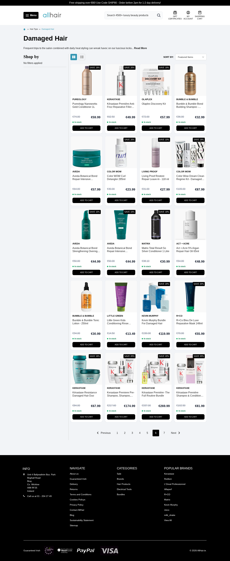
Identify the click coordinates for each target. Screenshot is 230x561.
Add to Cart (86, 128)
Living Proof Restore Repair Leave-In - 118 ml (155, 177)
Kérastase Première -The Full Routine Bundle (156, 394)
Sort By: (168, 57)
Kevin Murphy (171, 505)
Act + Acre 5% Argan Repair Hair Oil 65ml (187, 250)
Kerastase (169, 473)
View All (168, 520)
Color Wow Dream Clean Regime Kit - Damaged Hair (190, 178)
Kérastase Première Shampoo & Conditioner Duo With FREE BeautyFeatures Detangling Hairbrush (189, 394)
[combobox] (129, 15)
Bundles (121, 494)
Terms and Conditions (80, 494)
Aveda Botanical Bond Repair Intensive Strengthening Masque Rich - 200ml (85, 178)
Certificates (175, 17)
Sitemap (74, 525)
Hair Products (123, 484)
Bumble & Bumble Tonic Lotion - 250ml (85, 322)
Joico (166, 510)
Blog (72, 515)
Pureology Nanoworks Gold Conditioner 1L (84, 105)
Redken (168, 479)
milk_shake (169, 515)
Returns (74, 489)
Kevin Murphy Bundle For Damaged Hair (154, 322)
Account (188, 17)
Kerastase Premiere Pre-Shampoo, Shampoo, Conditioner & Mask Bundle (120, 394)
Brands (120, 479)
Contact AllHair (77, 510)
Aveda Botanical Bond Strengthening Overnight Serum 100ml (86, 250)
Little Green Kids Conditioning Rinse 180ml (117, 322)
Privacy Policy (76, 505)
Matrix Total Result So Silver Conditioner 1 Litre (155, 250)
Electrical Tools (124, 489)
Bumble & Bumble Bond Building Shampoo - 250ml (189, 105)
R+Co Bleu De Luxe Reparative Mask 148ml (189, 322)
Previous (105, 433)
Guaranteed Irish (78, 479)
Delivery (74, 484)
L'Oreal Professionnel (174, 484)
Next (174, 433)
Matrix (167, 499)
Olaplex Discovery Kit (154, 103)
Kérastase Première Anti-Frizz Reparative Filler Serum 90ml (121, 105)
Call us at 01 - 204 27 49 (39, 496)
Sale (119, 473)
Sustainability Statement (82, 520)
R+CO (167, 494)
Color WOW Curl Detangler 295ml (116, 177)
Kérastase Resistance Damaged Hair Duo (84, 394)
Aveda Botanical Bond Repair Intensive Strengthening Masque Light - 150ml (119, 250)
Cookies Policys (77, 499)
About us (74, 473)
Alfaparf (168, 489)
